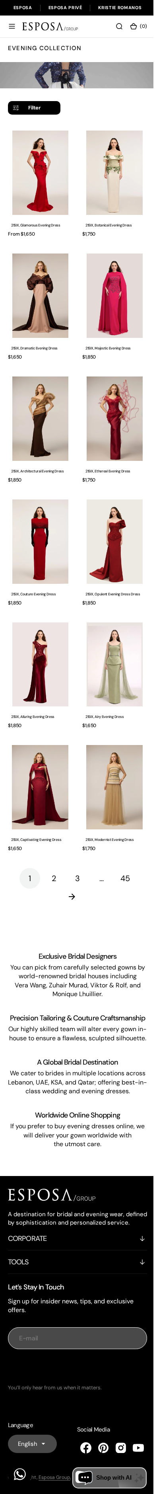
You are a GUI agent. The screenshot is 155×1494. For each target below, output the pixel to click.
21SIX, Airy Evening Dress (102, 698)
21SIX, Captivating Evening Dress (36, 817)
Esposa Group (54, 1478)
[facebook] (80, 1448)
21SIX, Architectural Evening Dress (37, 459)
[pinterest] (97, 1448)
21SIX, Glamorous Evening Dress (35, 221)
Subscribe (75, 1368)
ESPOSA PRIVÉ (65, 7)
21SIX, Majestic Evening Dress (105, 340)
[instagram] (115, 1448)
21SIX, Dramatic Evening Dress (34, 340)
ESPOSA (23, 7)
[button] (12, 26)
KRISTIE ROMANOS (119, 7)
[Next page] (74, 873)
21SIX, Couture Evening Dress (33, 579)
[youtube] (132, 1448)
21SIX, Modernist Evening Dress (107, 817)
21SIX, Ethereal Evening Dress (105, 459)
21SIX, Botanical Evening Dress (106, 221)
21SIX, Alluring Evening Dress (32, 698)
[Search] (113, 26)
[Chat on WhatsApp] (20, 1474)
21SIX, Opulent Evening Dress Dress (110, 579)
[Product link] (39, 171)
